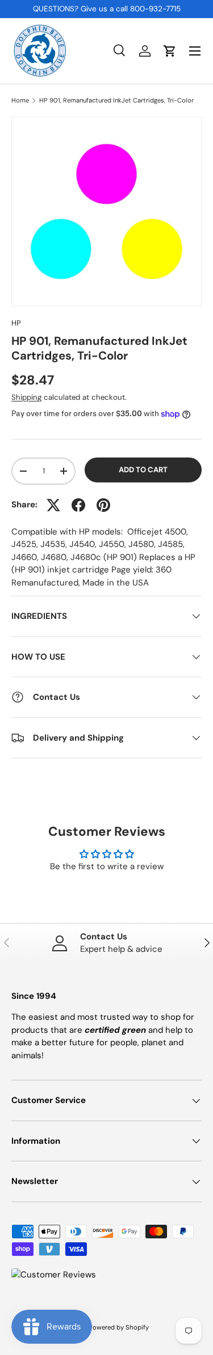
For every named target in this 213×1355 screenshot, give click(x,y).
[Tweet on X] (53, 505)
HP (16, 323)
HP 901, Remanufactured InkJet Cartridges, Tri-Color (116, 100)
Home (20, 100)
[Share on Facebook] (78, 505)
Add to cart (143, 470)
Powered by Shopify (119, 1327)
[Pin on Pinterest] (103, 505)
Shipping (26, 397)
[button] (169, 51)
